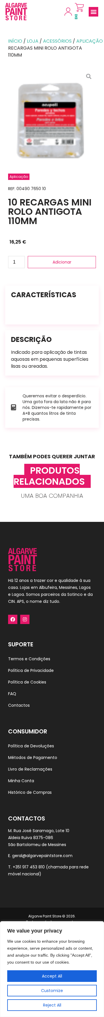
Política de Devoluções (31, 746)
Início (15, 41)
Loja (32, 41)
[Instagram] (24, 619)
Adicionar (62, 262)
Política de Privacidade (31, 670)
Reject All (52, 1005)
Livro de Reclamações (30, 769)
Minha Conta (21, 781)
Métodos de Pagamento (32, 757)
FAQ (12, 694)
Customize (52, 990)
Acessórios (57, 41)
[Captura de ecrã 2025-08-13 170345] (52, 115)
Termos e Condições (29, 659)
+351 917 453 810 (29, 867)
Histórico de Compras (30, 792)
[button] (93, 12)
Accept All (52, 976)
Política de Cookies (27, 682)
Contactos (19, 705)
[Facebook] (12, 619)
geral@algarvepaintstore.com (42, 856)
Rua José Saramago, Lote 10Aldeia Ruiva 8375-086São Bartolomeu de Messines (38, 838)
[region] (52, 969)
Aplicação (89, 41)
